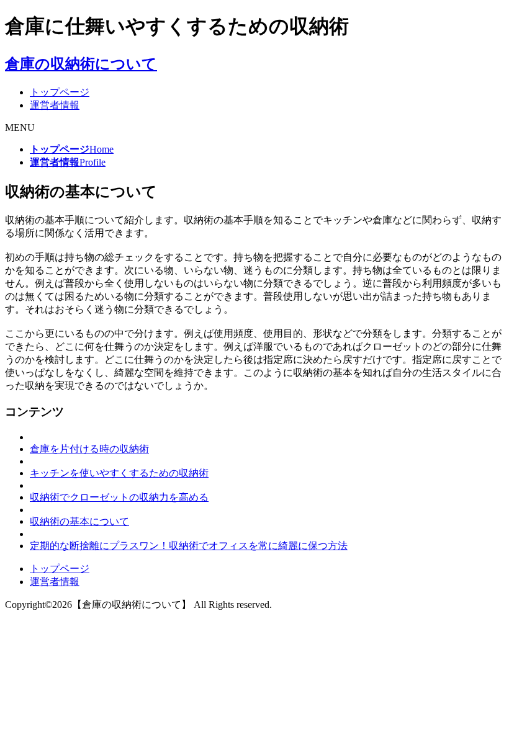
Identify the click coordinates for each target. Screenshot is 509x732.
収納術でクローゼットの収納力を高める (119, 497)
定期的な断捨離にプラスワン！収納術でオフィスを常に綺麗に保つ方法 (189, 545)
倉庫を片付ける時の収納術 (89, 449)
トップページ (59, 92)
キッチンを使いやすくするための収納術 (119, 473)
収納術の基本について (79, 521)
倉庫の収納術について (81, 64)
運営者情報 (54, 105)
